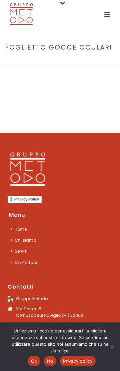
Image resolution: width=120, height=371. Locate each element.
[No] (111, 346)
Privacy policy (77, 361)
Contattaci (26, 262)
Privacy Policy (26, 199)
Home (29, 61)
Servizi (21, 251)
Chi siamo (25, 240)
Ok (34, 361)
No (50, 361)
